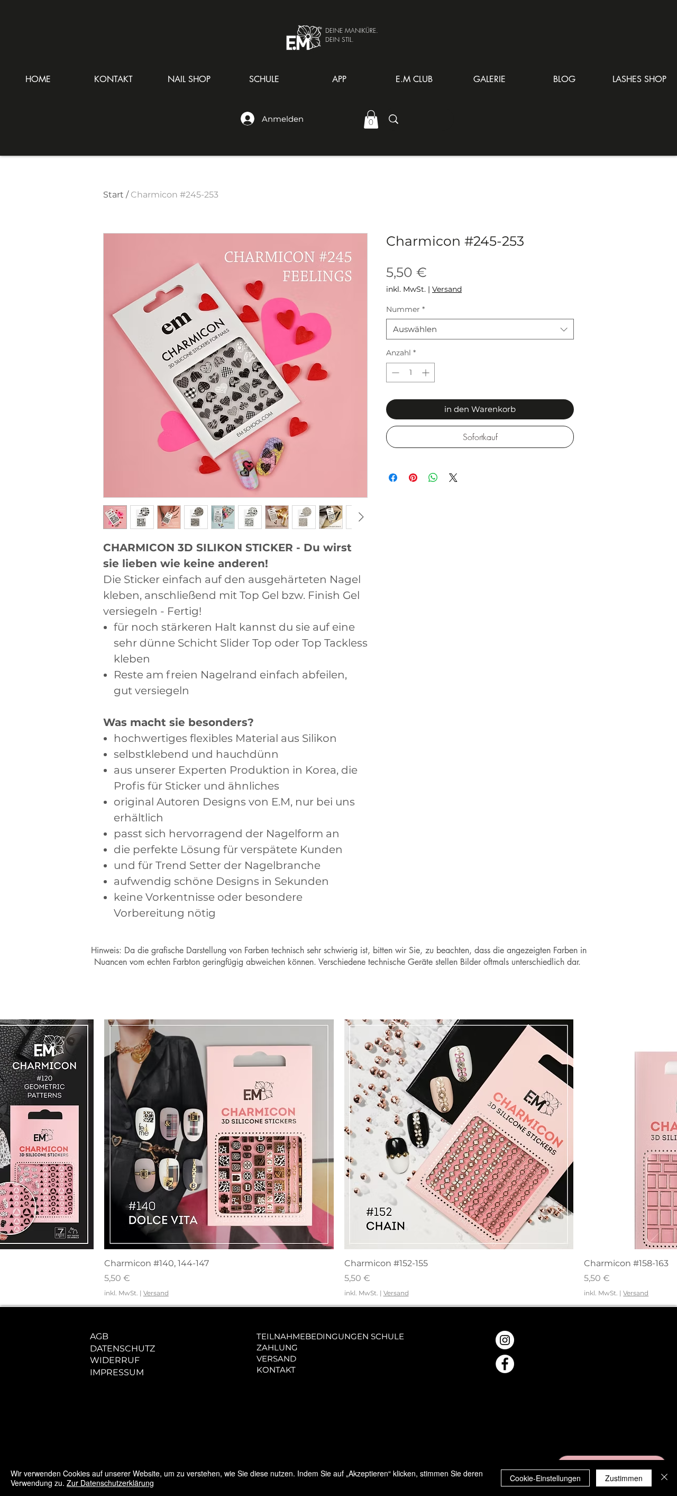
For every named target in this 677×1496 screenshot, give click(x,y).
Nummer (405, 309)
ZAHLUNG (277, 1347)
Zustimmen (624, 1478)
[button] (188, 79)
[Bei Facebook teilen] (393, 477)
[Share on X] (453, 477)
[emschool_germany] (505, 1340)
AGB (99, 1336)
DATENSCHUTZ (122, 1348)
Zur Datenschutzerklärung (110, 1482)
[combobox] (480, 329)
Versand (447, 289)
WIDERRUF (115, 1360)
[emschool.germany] (505, 1364)
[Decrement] (394, 372)
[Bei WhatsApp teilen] (433, 477)
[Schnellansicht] (219, 1134)
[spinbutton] (410, 372)
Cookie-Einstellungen (545, 1478)
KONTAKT (276, 1370)
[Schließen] (664, 1478)
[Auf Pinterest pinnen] (413, 477)
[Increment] (426, 372)
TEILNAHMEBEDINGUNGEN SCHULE (330, 1336)
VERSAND (276, 1359)
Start (113, 195)
